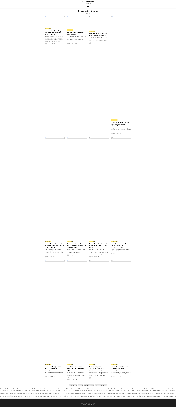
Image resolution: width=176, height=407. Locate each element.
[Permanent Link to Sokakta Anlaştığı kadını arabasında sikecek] (55, 311)
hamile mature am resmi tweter (111, 393)
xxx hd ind (90, 392)
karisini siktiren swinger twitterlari (80, 390)
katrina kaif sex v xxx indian (112, 390)
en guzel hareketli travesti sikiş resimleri (160, 392)
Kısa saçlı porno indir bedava (14, 390)
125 (97, 385)
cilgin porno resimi (15, 393)
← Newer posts (73, 385)
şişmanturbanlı (122, 390)
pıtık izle (142, 390)
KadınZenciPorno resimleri (133, 389)
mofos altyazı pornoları (40, 393)
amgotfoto (57, 396)
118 (82, 385)
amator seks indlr (131, 396)
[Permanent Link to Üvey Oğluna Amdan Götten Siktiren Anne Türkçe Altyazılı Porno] (121, 67)
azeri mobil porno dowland (94, 390)
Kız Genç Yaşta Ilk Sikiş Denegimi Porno (144, 396)
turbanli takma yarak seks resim (122, 392)
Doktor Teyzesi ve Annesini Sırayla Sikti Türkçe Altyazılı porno (98, 245)
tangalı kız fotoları (13, 395)
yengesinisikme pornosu (67, 390)
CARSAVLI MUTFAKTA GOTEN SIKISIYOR (78, 392)
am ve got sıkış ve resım (121, 389)
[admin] (46, 44)
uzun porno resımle (142, 393)
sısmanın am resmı (50, 393)
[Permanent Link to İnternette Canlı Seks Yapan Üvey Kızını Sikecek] (121, 311)
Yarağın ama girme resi (22, 392)
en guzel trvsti (63, 396)
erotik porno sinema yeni (11, 392)
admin (48, 43)
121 (90, 385)
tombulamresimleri (86, 395)
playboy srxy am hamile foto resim (27, 393)
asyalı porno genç (39, 396)
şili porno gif (3, 389)
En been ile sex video (10, 389)
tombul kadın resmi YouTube (75, 395)
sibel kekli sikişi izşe (151, 393)
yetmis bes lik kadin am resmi (108, 392)
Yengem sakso (100, 393)
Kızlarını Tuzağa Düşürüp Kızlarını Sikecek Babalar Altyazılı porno (53, 32)
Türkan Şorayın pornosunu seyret (48, 389)
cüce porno (37, 389)
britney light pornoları (163, 389)
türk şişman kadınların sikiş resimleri (160, 390)
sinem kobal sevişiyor (144, 389)
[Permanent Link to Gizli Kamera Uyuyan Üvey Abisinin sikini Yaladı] (121, 188)
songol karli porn (94, 395)
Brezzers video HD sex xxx (61, 393)
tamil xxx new (172, 390)
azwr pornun (66, 395)
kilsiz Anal (132, 392)
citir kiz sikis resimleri (58, 395)
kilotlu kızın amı (148, 390)
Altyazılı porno (88, 1)
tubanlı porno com (139, 392)
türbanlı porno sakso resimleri (133, 390)
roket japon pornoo (71, 396)
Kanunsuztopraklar (138, 395)
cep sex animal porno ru (121, 396)
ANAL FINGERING (156, 395)
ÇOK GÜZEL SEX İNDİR (49, 396)
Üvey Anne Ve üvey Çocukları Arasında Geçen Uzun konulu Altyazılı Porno (76, 245)
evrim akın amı (93, 393)
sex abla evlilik (32, 396)
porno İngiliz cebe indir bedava (37, 390)
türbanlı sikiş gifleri (133, 393)
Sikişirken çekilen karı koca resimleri (60, 392)
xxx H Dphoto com (153, 389)
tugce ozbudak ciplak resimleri (83, 396)
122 (93, 385)
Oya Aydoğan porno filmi (47, 395)
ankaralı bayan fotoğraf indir (24, 395)
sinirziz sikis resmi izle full (29, 389)
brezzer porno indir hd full (85, 389)
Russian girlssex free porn (84, 393)
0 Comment (62, 16)
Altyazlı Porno (48, 28)
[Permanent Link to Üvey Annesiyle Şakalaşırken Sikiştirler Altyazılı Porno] (99, 23)
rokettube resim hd (40, 392)
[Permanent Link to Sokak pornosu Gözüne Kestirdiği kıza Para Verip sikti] (77, 311)
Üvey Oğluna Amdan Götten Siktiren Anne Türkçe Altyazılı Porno (120, 123)
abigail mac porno (165, 395)
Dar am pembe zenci (147, 395)
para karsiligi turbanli (56, 390)
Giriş (88, 6)
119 (85, 385)
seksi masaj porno (103, 395)
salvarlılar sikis (48, 392)
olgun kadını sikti (32, 392)
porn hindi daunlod (97, 392)
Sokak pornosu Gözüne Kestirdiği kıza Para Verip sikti (75, 368)
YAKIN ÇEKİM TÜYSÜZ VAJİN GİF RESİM (163, 396)
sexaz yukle (2, 392)
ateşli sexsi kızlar (19, 389)
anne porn (103, 390)
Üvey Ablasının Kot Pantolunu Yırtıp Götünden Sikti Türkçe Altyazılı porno (54, 245)
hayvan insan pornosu (73, 393)
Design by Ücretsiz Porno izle (88, 404)
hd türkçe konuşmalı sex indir (114, 395)
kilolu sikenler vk (95, 389)
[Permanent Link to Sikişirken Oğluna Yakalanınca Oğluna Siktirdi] (99, 311)
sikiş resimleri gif (47, 390)
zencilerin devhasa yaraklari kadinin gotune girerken (16, 396)
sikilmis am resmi (159, 393)
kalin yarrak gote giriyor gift (72, 389)
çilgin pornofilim (147, 392)
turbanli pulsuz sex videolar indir (97, 396)
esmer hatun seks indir (110, 396)
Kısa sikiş (113, 389)
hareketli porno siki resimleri (127, 395)
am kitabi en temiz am (61, 389)
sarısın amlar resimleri (36, 395)
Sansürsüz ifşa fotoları (123, 393)
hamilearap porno (26, 390)
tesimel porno (5, 390)
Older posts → (103, 385)
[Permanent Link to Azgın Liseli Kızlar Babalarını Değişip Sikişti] (77, 22)
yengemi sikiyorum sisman (105, 389)
